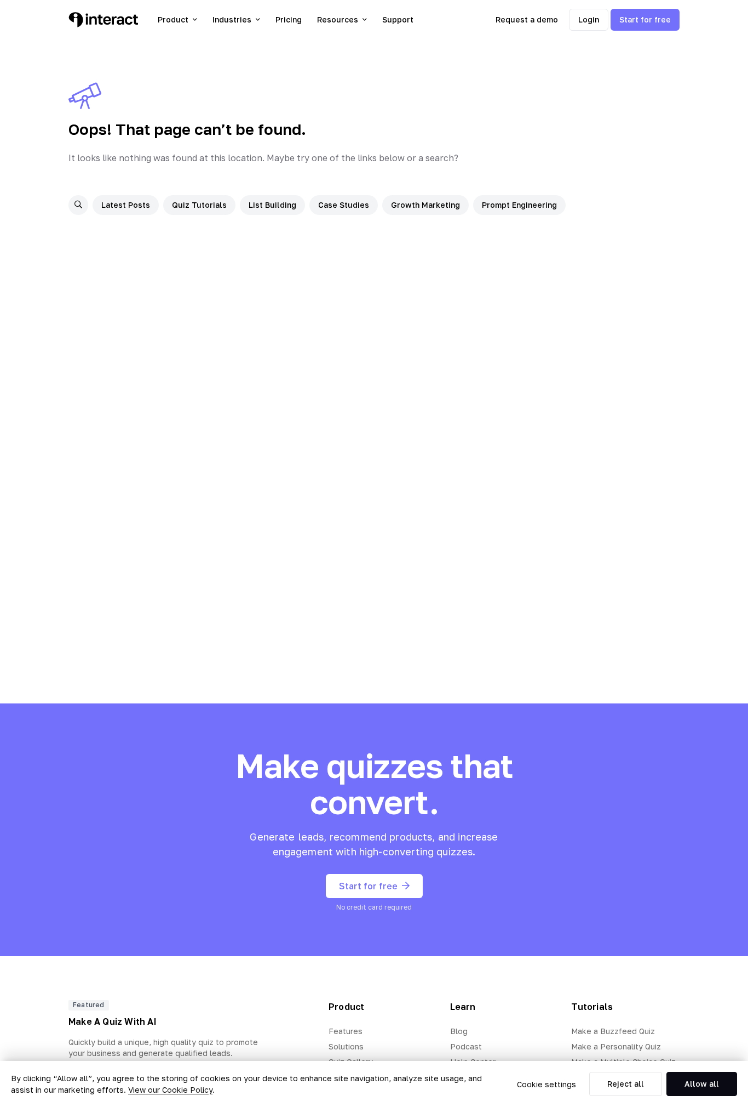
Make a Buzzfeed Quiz (613, 1031)
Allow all (701, 1083)
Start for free (645, 19)
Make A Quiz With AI (112, 1021)
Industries (231, 19)
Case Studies (343, 204)
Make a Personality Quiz (616, 1046)
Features (346, 1031)
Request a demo (527, 19)
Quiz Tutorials (199, 204)
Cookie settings (546, 1084)
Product (173, 19)
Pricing (288, 19)
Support (397, 19)
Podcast (466, 1046)
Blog (459, 1031)
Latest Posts (125, 204)
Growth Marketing (425, 204)
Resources (337, 19)
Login (588, 19)
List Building (272, 204)
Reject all (625, 1083)
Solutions (346, 1046)
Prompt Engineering (519, 204)
